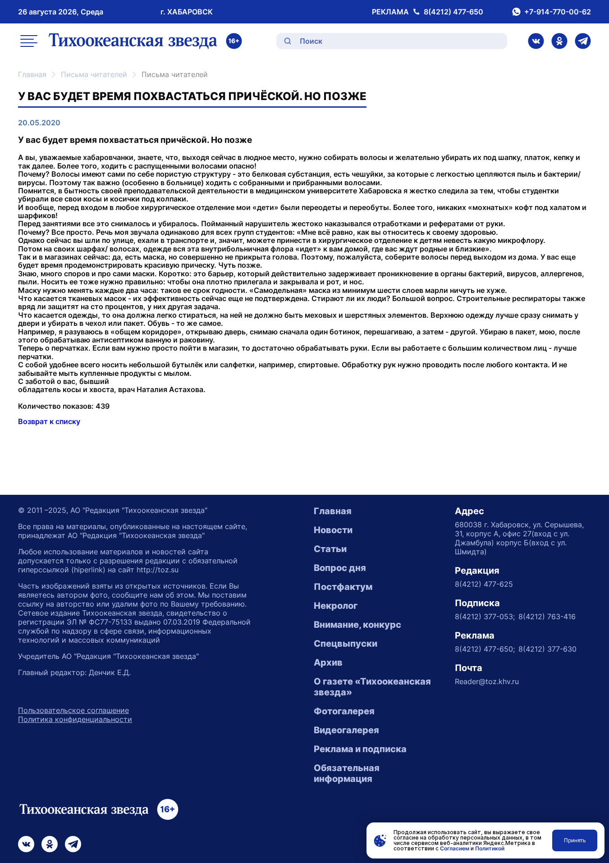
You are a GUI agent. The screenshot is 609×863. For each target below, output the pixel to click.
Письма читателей (94, 74)
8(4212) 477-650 (453, 11)
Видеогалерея (346, 730)
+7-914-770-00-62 (557, 11)
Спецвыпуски (345, 643)
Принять (575, 840)
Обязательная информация (347, 773)
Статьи (330, 548)
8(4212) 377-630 (547, 648)
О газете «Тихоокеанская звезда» (372, 687)
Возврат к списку (49, 421)
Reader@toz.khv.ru (487, 681)
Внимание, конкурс (357, 624)
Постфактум (343, 586)
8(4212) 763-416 (547, 616)
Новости (333, 530)
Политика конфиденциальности (75, 719)
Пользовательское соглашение (73, 710)
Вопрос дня (340, 567)
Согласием (454, 848)
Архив (328, 662)
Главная (32, 74)
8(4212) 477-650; (485, 648)
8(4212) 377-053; (485, 616)
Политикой (489, 848)
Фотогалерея (344, 711)
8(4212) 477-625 (484, 584)
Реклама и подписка (360, 749)
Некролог (335, 605)
